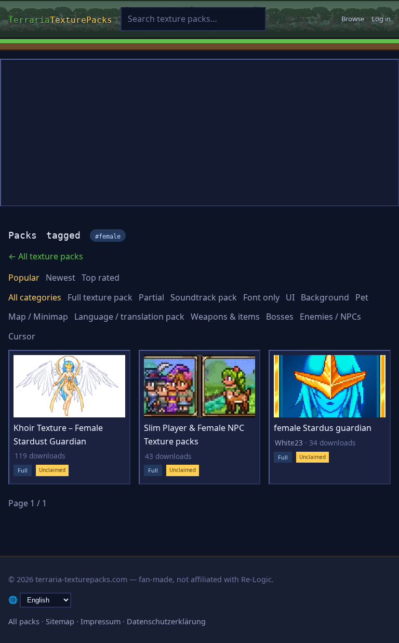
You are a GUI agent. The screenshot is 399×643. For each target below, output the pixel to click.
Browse (352, 18)
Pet (361, 297)
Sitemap (60, 621)
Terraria (60, 19)
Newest (60, 277)
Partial (151, 297)
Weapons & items (225, 316)
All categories (34, 297)
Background (325, 297)
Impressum (101, 621)
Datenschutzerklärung (166, 621)
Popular (23, 277)
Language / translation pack (129, 316)
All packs (23, 621)
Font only (261, 297)
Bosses (280, 316)
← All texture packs (45, 256)
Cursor (21, 336)
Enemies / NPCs (330, 316)
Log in (381, 18)
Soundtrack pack (203, 297)
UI (290, 297)
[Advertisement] (199, 132)
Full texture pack (100, 297)
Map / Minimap (38, 316)
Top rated (100, 277)
